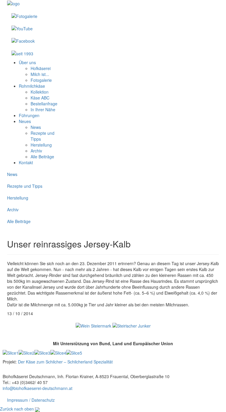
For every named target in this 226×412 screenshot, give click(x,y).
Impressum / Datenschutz (31, 400)
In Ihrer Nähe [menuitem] (43, 109)
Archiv (13, 209)
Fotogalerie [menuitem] (41, 80)
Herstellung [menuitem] (41, 145)
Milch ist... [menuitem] (40, 74)
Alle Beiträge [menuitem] (42, 157)
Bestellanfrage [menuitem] (44, 104)
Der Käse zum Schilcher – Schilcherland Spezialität (65, 362)
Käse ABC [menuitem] (40, 98)
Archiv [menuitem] (36, 151)
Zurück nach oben (17, 409)
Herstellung (17, 198)
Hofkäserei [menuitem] (41, 68)
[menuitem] (27, 62)
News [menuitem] (36, 127)
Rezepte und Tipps (24, 186)
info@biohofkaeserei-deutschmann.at (37, 388)
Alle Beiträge (19, 221)
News (12, 174)
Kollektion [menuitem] (40, 92)
